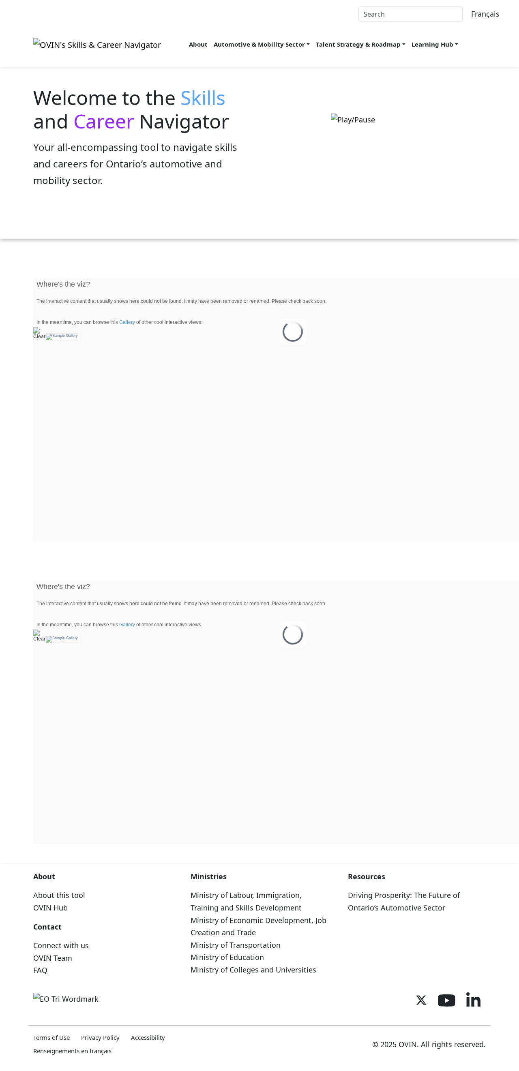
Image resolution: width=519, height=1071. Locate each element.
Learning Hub (432, 44)
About (198, 44)
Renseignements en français (72, 1051)
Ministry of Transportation (236, 945)
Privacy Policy (100, 1037)
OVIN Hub (50, 907)
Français (485, 14)
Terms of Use (51, 1037)
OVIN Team (52, 958)
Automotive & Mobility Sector (259, 44)
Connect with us (61, 945)
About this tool (59, 895)
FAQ (40, 970)
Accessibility (148, 1037)
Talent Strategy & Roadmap (358, 44)
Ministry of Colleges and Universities (253, 970)
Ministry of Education (227, 957)
